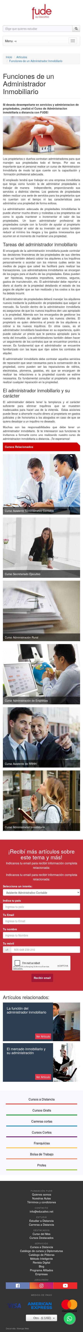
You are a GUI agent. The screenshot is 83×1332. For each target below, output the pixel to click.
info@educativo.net (41, 1211)
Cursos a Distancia (41, 1247)
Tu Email (8, 915)
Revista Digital (41, 1262)
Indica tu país (12, 900)
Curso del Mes (41, 1234)
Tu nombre (10, 929)
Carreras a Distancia (41, 1224)
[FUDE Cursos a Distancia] (41, 11)
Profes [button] (41, 1165)
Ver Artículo (43, 1036)
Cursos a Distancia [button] (42, 1099)
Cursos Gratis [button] (41, 1110)
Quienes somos (41, 1194)
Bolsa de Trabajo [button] (41, 1154)
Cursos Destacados (41, 1238)
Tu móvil (8, 943)
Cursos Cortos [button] (42, 1132)
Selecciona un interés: (17, 886)
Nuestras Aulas (41, 1198)
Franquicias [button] (42, 1143)
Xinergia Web (23, 1328)
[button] (18, 1285)
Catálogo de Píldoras (41, 1255)
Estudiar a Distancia (41, 1221)
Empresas (41, 1274)
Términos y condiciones (41, 1202)
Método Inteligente (41, 1259)
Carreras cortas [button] (41, 1121)
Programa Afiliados (41, 1270)
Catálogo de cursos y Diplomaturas (41, 1251)
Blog (41, 1266)
